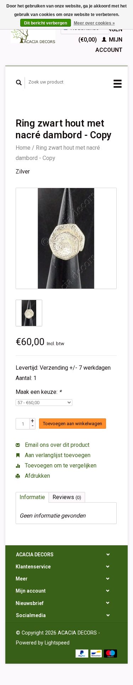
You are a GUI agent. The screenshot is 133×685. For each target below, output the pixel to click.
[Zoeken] (19, 83)
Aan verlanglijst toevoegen (56, 455)
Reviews (66, 497)
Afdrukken (36, 475)
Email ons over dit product (56, 444)
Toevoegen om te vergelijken (59, 465)
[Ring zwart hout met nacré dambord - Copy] (66, 238)
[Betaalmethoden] (83, 652)
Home (23, 147)
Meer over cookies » (94, 23)
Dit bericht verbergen (45, 23)
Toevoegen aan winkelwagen (72, 423)
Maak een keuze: (38, 392)
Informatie (32, 497)
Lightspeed (57, 643)
